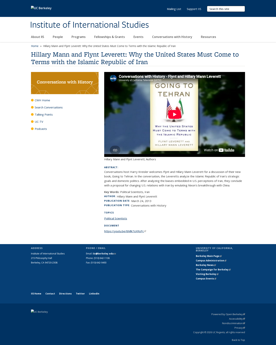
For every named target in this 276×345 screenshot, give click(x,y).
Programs (79, 37)
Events (138, 37)
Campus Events (206, 278)
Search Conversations (49, 107)
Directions (65, 293)
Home (34, 46)
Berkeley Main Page (209, 256)
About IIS (38, 37)
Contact (50, 293)
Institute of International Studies (89, 25)
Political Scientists (115, 218)
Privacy (240, 327)
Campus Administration (211, 260)
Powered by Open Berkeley (228, 314)
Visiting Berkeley (207, 274)
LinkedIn (94, 293)
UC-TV (39, 121)
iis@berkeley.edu (104, 253)
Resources (208, 37)
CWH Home (42, 100)
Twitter (80, 293)
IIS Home (36, 293)
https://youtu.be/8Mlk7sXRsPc (125, 231)
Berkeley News (206, 265)
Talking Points (44, 114)
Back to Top (238, 340)
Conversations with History (172, 37)
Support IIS (194, 9)
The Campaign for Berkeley (213, 269)
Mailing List (174, 9)
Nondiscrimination (233, 323)
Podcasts (41, 129)
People (58, 37)
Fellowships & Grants (110, 37)
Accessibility (237, 318)
